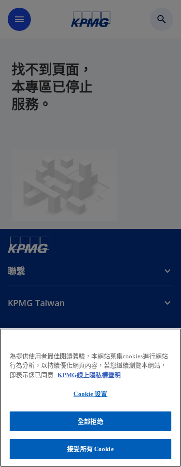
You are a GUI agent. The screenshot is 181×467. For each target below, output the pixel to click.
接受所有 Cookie (90, 449)
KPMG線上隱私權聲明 (89, 375)
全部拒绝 (90, 421)
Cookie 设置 (90, 393)
